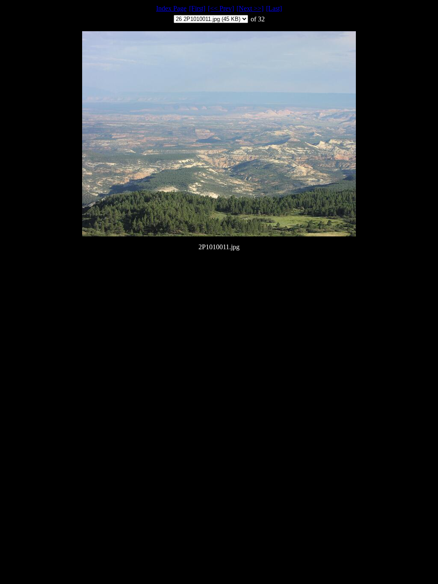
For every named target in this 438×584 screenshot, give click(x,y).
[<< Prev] (221, 8)
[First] (197, 8)
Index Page (171, 8)
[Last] (274, 8)
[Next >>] (250, 8)
